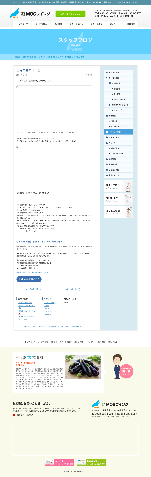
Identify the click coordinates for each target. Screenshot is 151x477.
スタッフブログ (76, 24)
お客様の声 (113, 164)
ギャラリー (114, 24)
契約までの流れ (119, 99)
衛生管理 (117, 94)
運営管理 (117, 89)
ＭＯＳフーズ (117, 110)
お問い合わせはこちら (70, 14)
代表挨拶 (114, 121)
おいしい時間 (49, 303)
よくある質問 (114, 170)
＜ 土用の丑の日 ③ (33, 289)
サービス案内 (41, 24)
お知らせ (47, 315)
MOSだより (115, 148)
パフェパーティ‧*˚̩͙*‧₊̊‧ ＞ (75, 289)
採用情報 (131, 24)
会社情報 (58, 24)
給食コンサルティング (120, 105)
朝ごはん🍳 (22, 320)
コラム (46, 306)
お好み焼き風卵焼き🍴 (27, 317)
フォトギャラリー (117, 153)
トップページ (22, 24)
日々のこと (48, 309)
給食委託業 (116, 83)
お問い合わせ (114, 175)
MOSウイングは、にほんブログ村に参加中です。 (54, 326)
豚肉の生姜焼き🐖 (25, 303)
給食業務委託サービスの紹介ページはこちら (33, 272)
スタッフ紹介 (96, 24)
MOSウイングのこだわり (119, 126)
